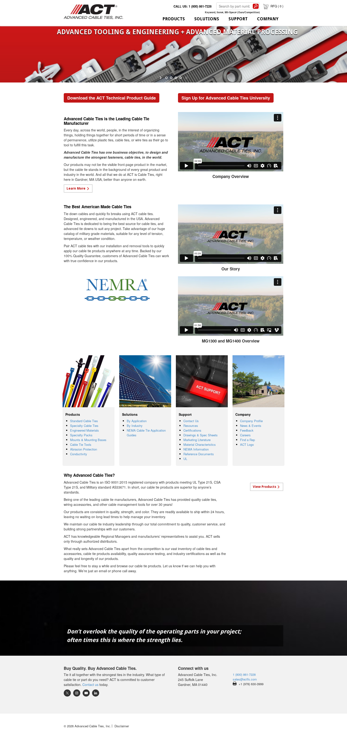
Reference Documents (198, 454)
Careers (245, 435)
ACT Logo (247, 444)
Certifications (192, 430)
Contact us (90, 684)
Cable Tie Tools (80, 444)
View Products (264, 487)
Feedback (247, 430)
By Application (137, 421)
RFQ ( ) (277, 6)
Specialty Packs (81, 435)
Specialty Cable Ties (84, 425)
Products (173, 18)
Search (255, 6)
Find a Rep (247, 440)
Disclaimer (121, 726)
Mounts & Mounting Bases (88, 440)
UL (185, 458)
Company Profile (251, 421)
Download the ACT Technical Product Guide (111, 98)
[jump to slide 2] (171, 77)
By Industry (135, 425)
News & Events (250, 425)
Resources (190, 425)
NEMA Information (196, 449)
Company (268, 18)
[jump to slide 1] (166, 77)
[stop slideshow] (186, 77)
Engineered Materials (84, 430)
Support (238, 18)
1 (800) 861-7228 (244, 674)
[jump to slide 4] (180, 77)
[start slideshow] (161, 77)
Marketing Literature (197, 440)
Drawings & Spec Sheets (200, 435)
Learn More (76, 188)
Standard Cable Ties (84, 421)
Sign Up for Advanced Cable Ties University (226, 98)
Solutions (206, 18)
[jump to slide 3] (176, 77)
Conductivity (78, 454)
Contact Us (191, 421)
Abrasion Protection (83, 449)
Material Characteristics (199, 444)
